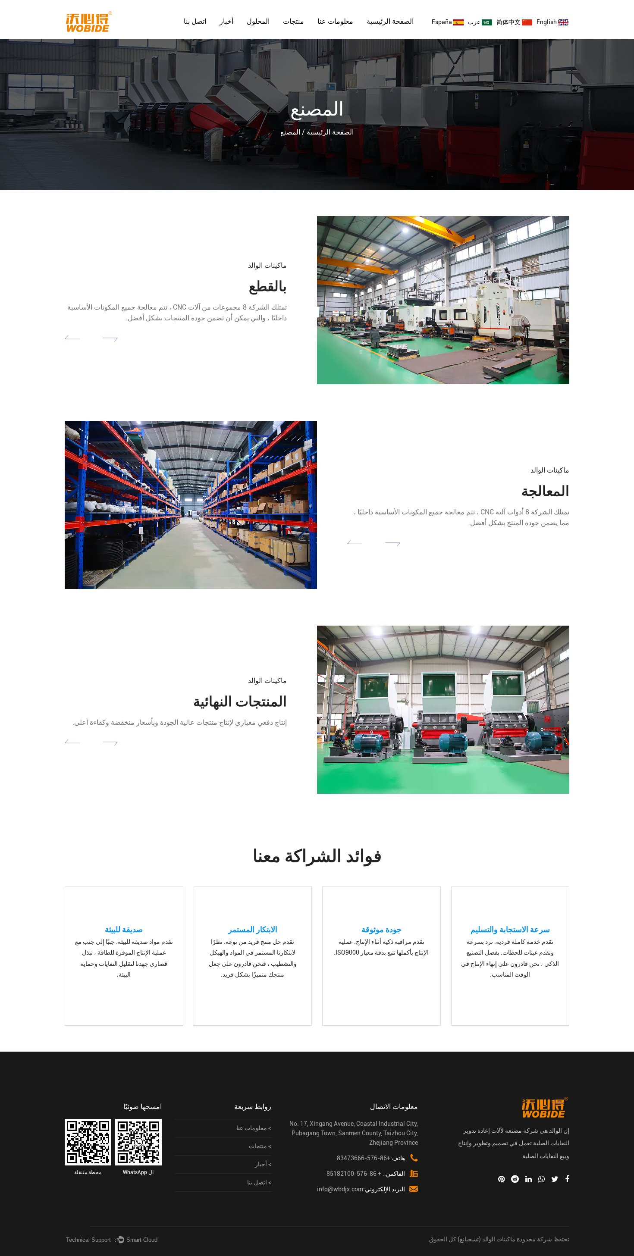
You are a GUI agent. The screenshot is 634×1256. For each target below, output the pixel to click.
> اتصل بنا (259, 1182)
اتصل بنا (195, 21)
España (442, 22)
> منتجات (260, 1146)
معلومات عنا (335, 21)
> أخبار (263, 1164)
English (547, 22)
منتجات (293, 21)
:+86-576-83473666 (371, 1158)
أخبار (226, 21)
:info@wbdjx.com (361, 1189)
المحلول (258, 21)
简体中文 (509, 22)
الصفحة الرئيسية (390, 21)
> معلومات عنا (253, 1127)
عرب (475, 22)
